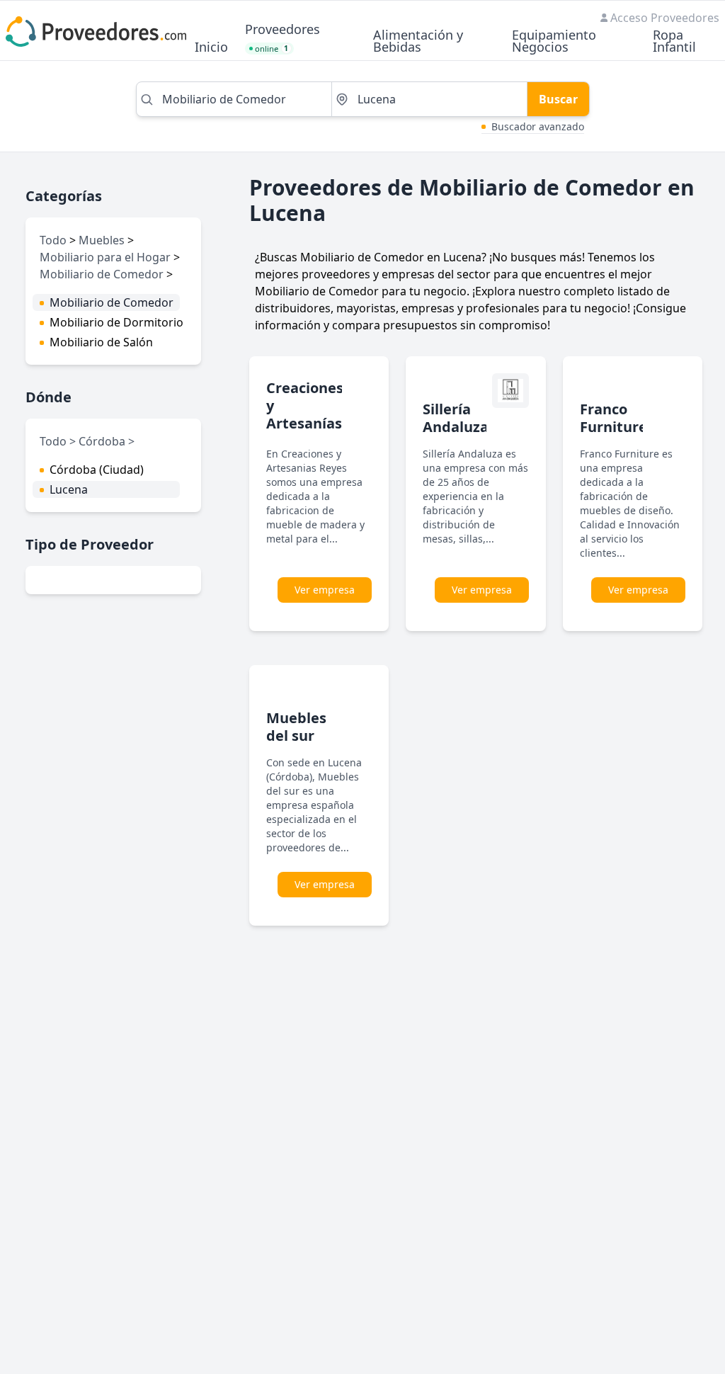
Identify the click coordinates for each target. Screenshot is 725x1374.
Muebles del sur (296, 726)
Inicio (211, 48)
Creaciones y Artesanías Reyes (304, 414)
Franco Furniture (613, 417)
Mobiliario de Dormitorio (116, 322)
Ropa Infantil (674, 42)
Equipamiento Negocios (554, 42)
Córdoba (103, 441)
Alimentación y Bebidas (418, 42)
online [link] (272, 48)
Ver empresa (325, 589)
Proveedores (282, 30)
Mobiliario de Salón (101, 342)
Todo (53, 240)
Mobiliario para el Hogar (105, 257)
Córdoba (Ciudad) (97, 469)
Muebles (102, 240)
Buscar (558, 99)
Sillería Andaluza (456, 417)
